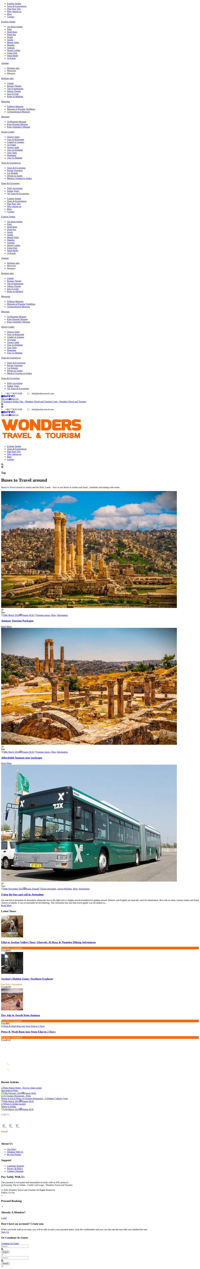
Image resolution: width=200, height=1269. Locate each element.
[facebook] (4, 396)
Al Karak (11, 58)
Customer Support (15, 1166)
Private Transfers (15, 170)
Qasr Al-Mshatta (14, 158)
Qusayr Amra (13, 137)
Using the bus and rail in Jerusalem (22, 894)
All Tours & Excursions (18, 193)
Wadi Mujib (12, 55)
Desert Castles (13, 50)
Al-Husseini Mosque (16, 121)
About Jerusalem (48, 889)
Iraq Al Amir (13, 94)
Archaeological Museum (18, 111)
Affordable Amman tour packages (21, 757)
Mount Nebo (13, 42)
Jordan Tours (13, 191)
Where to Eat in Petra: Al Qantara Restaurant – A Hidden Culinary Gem (34, 1098)
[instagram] (14, 396)
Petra (9, 29)
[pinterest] (7, 396)
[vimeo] (12, 396)
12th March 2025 (11, 1109)
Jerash (10, 37)
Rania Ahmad (32, 889)
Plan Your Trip (13, 9)
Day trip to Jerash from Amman (20, 1015)
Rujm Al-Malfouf (15, 96)
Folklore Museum (15, 106)
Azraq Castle (13, 147)
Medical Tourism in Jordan (19, 178)
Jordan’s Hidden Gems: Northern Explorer (27, 978)
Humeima (11, 155)
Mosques (5, 116)
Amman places (43, 615)
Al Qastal (11, 145)
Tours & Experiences (17, 6)
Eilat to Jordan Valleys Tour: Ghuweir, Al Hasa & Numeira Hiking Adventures (48, 942)
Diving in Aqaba (14, 176)
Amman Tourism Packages (17, 620)
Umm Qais (12, 53)
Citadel (10, 83)
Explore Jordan (14, 3)
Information (62, 615)
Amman (10, 47)
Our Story (11, 1149)
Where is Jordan (8, 1106)
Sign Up (5, 1232)
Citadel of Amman (15, 142)
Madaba (10, 45)
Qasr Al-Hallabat (15, 150)
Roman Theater (14, 86)
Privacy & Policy (15, 1168)
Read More (6, 626)
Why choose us (14, 11)
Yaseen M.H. (28, 615)
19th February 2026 (13, 1093)
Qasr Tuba (12, 152)
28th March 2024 (11, 615)
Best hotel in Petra (9, 1090)
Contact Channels (15, 1171)
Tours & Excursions (16, 168)
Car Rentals (12, 173)
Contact (10, 16)
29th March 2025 (11, 1101)
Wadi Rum (12, 32)
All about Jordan (14, 26)
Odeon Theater (14, 91)
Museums (5, 101)
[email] (2, 396)
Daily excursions (15, 188)
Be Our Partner (14, 1154)
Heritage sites (13, 68)
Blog (9, 14)
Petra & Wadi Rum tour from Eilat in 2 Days (28, 1031)
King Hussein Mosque (17, 124)
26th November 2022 (13, 889)
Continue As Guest (10, 1243)
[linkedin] (6, 396)
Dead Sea (11, 34)
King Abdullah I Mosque (18, 127)
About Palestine (64, 889)
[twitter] (9, 396)
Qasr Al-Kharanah (15, 139)
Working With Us (15, 1152)
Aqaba (10, 40)
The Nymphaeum (15, 88)
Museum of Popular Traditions (21, 109)
